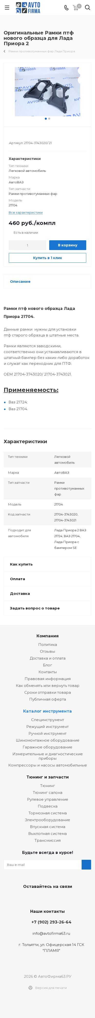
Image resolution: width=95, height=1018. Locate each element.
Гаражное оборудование (47, 747)
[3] (20, 136)
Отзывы (47, 651)
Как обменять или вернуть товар (47, 685)
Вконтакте (34, 898)
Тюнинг (47, 785)
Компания (48, 635)
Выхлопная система (47, 833)
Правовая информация (48, 678)
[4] (25, 136)
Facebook (46, 898)
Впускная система (47, 826)
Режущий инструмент (47, 726)
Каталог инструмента (47, 711)
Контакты (47, 672)
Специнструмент (47, 719)
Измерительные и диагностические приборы (47, 756)
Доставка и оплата (48, 658)
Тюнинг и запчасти (48, 777)
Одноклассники (58, 898)
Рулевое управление (47, 799)
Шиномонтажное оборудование (47, 740)
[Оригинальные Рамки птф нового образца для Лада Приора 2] (47, 91)
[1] (11, 136)
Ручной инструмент (47, 733)
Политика (47, 644)
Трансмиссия (48, 840)
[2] (16, 136)
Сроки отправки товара (47, 692)
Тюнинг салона (47, 792)
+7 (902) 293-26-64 (51, 922)
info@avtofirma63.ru (51, 933)
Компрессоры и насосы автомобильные (47, 765)
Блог (47, 665)
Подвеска (47, 806)
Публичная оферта (47, 699)
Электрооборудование (47, 820)
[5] (30, 136)
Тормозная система (47, 813)
